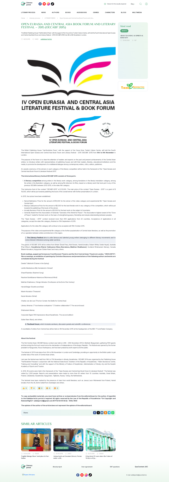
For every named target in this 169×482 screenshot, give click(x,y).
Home (23, 18)
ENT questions (115, 467)
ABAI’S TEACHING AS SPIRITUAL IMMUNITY (131, 37)
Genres (96, 12)
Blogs (123, 12)
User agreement (86, 467)
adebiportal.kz (46, 39)
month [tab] (124, 31)
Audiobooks (82, 12)
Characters (110, 12)
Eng (132, 4)
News (43, 12)
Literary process (28, 12)
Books (68, 12)
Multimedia (137, 12)
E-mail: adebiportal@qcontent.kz (136, 475)
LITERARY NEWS (50, 18)
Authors (55, 12)
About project (57, 467)
